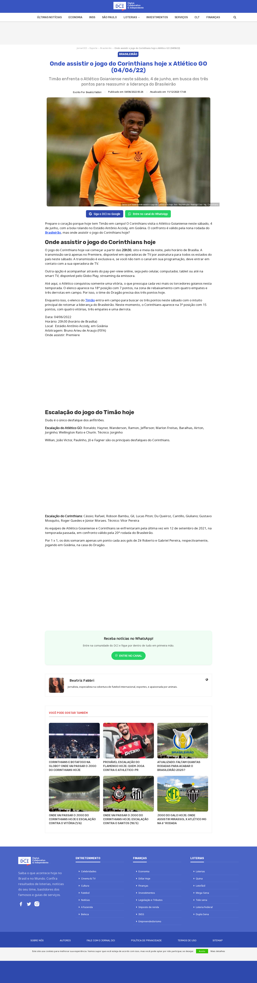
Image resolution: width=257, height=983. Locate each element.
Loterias (130, 17)
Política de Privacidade (146, 940)
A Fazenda (87, 907)
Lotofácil (200, 885)
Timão (90, 300)
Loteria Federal (204, 907)
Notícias (85, 900)
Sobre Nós (37, 940)
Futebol (85, 892)
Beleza (85, 914)
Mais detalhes (218, 951)
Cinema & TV (88, 878)
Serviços (181, 17)
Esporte (93, 48)
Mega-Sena (202, 892)
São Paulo (109, 17)
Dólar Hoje (144, 878)
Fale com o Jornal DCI (101, 940)
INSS (92, 17)
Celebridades (88, 871)
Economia (75, 17)
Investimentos (157, 17)
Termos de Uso (187, 940)
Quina (199, 878)
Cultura (85, 885)
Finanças (213, 17)
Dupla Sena (202, 914)
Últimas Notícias (49, 17)
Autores (65, 940)
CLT (197, 17)
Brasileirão (106, 48)
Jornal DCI (82, 48)
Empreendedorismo (149, 921)
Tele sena (201, 900)
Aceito (202, 951)
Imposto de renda (148, 907)
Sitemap (218, 940)
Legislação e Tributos (150, 900)
